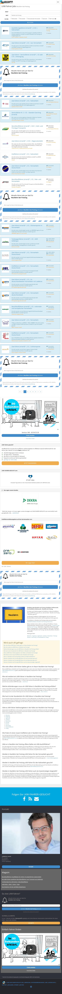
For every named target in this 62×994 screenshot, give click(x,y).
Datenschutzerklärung (30, 94)
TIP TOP (13, 62)
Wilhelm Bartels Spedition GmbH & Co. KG (21, 340)
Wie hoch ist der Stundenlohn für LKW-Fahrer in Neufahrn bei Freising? (19, 651)
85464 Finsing (51, 44)
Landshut (45, 636)
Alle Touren (52, 18)
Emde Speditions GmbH (17, 48)
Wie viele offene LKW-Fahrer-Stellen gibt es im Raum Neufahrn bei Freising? (20, 645)
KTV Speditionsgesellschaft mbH (19, 287)
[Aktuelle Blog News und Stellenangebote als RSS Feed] (30, 799)
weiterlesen (16, 513)
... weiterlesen (25, 681)
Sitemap (16, 985)
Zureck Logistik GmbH (16, 260)
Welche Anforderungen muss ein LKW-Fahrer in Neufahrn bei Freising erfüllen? (21, 649)
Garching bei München (53, 102)
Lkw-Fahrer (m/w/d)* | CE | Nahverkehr (25, 101)
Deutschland (51, 226)
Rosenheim (50, 636)
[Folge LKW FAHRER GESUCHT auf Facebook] (24, 799)
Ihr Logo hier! (30, 563)
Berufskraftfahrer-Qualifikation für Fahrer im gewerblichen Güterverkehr (21, 877)
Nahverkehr (14, 18)
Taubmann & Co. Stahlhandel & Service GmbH (22, 148)
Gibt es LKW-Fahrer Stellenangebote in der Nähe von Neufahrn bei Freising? (21, 652)
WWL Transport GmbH (17, 327)
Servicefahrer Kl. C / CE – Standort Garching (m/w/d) (26, 113)
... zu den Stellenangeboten (52, 758)
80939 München (52, 155)
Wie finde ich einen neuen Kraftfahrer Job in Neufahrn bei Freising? (18, 654)
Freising (55, 636)
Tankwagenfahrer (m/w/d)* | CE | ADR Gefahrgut (25, 240)
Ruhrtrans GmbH (15, 246)
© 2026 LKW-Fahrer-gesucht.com (14, 982)
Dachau (29, 637)
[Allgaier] (52, 526)
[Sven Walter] (52, 538)
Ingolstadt (39, 636)
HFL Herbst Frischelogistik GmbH (19, 273)
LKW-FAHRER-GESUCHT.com (8, 670)
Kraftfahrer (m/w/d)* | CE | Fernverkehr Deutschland (25, 267)
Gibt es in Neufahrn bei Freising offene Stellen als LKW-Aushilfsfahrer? (19, 656)
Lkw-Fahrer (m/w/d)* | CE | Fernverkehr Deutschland (25, 167)
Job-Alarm (10, 985)
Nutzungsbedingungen (37, 982)
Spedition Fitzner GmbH (17, 106)
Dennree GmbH (15, 135)
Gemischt (45, 18)
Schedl (13, 160)
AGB (46, 982)
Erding (47, 637)
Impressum (27, 982)
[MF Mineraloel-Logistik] (23, 528)
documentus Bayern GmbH (18, 120)
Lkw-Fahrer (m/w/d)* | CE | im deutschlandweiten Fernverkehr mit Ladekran (27, 280)
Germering (33, 637)
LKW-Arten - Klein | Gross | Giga (11, 884)
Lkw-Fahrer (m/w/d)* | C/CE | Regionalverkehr (27, 141)
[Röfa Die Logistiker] (23, 552)
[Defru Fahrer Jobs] (37, 526)
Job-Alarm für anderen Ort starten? (30, 89)
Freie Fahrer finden (30, 438)
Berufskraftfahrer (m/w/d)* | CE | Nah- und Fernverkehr (26, 180)
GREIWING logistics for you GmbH (19, 233)
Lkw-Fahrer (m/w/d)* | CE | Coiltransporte (26, 346)
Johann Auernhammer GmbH (18, 173)
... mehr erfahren (43, 691)
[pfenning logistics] (9, 526)
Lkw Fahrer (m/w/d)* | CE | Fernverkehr (25, 320)
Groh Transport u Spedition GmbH (19, 37)
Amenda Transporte (16, 187)
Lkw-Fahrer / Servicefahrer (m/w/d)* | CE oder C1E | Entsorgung (27, 55)
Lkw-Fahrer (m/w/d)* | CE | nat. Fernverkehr (27, 43)
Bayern (50, 167)
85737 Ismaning (51, 56)
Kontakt (4, 985)
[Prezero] (9, 552)
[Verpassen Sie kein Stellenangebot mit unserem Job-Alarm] (36, 799)
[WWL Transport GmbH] (5, 323)
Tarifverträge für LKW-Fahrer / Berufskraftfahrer (15, 882)
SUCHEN (30, 22)
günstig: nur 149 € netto (10, 459)
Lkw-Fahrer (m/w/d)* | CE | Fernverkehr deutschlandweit (25, 294)
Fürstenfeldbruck (41, 637)
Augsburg (34, 636)
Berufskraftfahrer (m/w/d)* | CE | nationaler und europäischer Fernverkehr (27, 307)
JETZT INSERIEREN (30, 463)
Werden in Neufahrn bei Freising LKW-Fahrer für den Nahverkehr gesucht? (20, 660)
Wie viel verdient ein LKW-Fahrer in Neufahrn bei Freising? (17, 647)
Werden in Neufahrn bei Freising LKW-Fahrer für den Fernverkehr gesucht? (20, 658)
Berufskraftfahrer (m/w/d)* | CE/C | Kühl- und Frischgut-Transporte (27, 127)
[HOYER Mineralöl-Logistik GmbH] (37, 538)
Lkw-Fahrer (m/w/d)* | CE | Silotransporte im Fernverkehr (27, 226)
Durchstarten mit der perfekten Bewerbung (14, 887)
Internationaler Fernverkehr (34, 18)
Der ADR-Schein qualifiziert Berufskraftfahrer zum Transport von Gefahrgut (22, 879)
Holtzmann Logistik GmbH (17, 314)
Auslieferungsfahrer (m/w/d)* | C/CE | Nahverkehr (25, 29)
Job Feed (21, 985)
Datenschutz (51, 982)
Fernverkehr (22, 18)
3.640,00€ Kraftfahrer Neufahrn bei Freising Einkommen (40, 621)
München (29, 636)
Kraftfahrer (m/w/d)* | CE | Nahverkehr (25, 154)
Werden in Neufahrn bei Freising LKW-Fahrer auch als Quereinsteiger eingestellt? (22, 662)
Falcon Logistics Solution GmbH (19, 352)
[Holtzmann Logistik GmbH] (5, 309)
